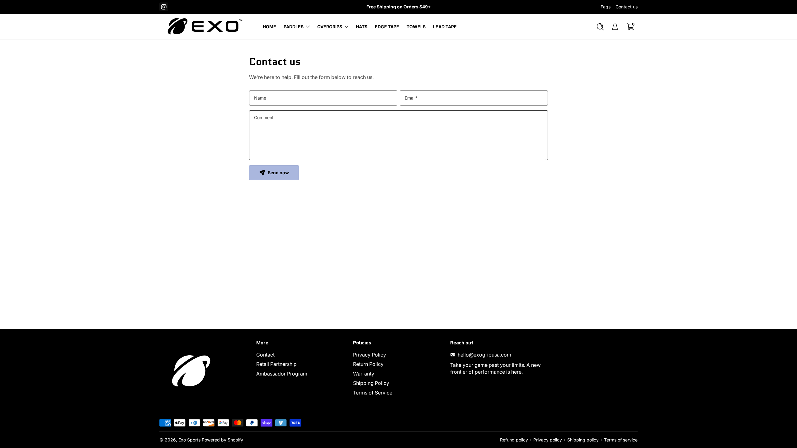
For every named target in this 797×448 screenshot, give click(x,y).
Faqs (606, 6)
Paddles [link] (294, 26)
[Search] (600, 26)
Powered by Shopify (222, 439)
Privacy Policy (369, 355)
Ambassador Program (281, 374)
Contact (265, 355)
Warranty (363, 374)
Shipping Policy (371, 383)
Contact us (626, 6)
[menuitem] (301, 354)
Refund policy (514, 439)
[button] (600, 27)
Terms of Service (372, 393)
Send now (278, 172)
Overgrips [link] (329, 26)
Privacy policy (547, 439)
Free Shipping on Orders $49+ (398, 6)
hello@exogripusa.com (484, 355)
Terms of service (621, 439)
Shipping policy (583, 439)
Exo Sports (189, 439)
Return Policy (368, 364)
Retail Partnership (276, 364)
